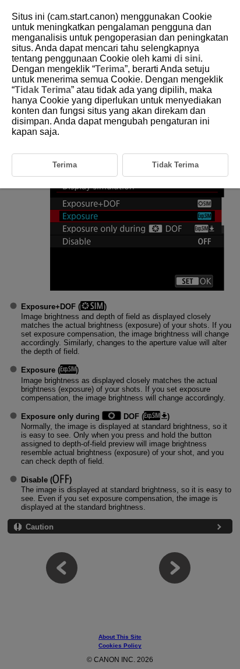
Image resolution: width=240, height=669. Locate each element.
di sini (187, 58)
